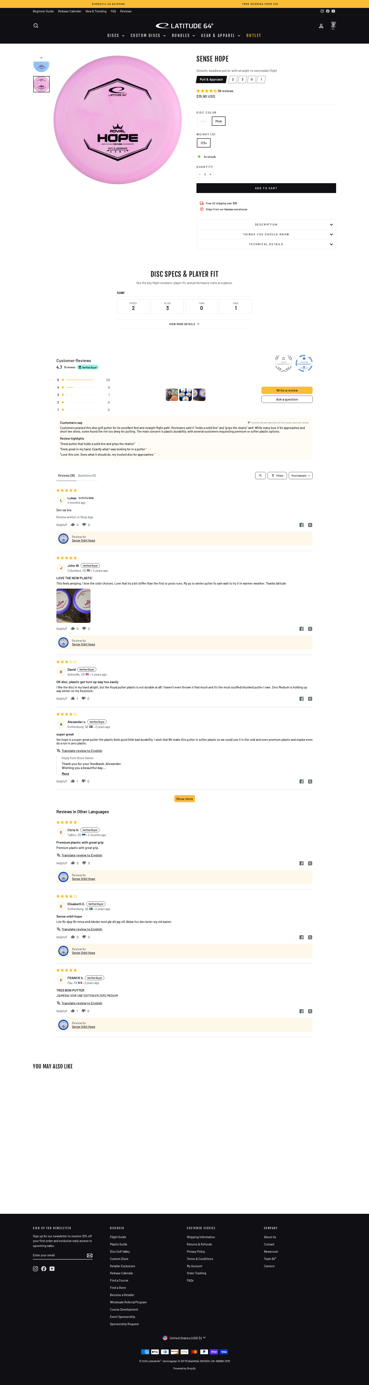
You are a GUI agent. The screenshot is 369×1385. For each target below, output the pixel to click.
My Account (194, 1266)
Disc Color (206, 112)
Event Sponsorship (122, 1317)
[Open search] (260, 475)
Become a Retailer (122, 1295)
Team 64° (270, 1259)
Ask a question (287, 399)
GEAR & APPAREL (219, 35)
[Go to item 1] (172, 395)
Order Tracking (196, 1273)
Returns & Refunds (199, 1244)
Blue (204, 121)
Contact (269, 1244)
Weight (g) (206, 134)
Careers (269, 1266)
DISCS (114, 35)
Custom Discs (119, 1259)
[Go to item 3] (199, 395)
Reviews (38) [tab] (66, 475)
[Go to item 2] (185, 395)
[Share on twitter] (310, 525)
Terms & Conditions (200, 1259)
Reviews (126, 11)
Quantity (204, 166)
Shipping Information (201, 1237)
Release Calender (69, 11)
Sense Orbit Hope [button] (83, 540)
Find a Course (119, 1280)
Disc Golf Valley (120, 1251)
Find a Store (118, 1287)
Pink (218, 121)
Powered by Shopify (184, 1368)
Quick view (69, 1148)
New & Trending (96, 11)
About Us (270, 1237)
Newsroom (271, 1251)
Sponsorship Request (124, 1324)
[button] (207, 91)
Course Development (124, 1309)
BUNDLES (182, 35)
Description (266, 224)
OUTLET (254, 35)
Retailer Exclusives (122, 1266)
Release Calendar (121, 1273)
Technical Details (266, 244)
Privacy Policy (196, 1251)
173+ (204, 143)
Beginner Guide (43, 11)
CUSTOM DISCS (146, 35)
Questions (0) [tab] (87, 475)
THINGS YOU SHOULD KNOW (266, 234)
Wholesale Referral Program (128, 1302)
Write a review (287, 390)
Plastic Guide (118, 1244)
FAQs (190, 1280)
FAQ (113, 11)
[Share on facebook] (301, 525)
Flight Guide (118, 1237)
